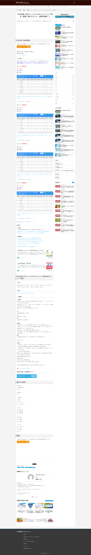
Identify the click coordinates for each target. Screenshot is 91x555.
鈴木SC (50, 174)
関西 (34, 6)
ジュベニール (21, 185)
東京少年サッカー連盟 (25, 368)
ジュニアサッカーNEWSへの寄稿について (29, 541)
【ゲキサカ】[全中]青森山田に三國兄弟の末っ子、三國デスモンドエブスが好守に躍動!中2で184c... (67, 226)
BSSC (51, 213)
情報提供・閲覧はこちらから (24, 46)
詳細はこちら (19, 389)
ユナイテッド (32, 213)
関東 (28, 6)
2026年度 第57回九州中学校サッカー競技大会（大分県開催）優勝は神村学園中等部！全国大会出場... (67, 141)
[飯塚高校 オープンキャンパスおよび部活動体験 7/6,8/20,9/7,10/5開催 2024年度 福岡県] (30, 507)
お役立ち (58, 6)
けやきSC (38, 174)
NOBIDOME (24, 135)
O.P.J (18, 98)
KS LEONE (23, 96)
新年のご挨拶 (57, 174)
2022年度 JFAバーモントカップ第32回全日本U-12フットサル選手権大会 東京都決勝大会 (33, 231)
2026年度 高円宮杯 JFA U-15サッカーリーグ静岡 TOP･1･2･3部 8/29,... (67, 155)
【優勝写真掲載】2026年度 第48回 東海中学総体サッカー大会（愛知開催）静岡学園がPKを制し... (67, 131)
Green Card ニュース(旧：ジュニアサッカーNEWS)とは (31, 536)
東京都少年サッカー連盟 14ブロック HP (26, 221)
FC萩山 (40, 96)
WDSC (42, 213)
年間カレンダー (23, 503)
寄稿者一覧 (25, 543)
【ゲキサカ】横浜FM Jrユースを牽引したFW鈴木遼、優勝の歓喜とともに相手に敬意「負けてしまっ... (67, 202)
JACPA (20, 111)
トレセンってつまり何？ (22, 244)
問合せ (66, 6)
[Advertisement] (35, 29)
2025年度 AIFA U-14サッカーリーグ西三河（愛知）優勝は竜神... (67, 37)
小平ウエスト (21, 107)
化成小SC (18, 174)
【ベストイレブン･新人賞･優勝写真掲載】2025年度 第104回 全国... (67, 42)
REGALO (29, 135)
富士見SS (20, 70)
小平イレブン (34, 135)
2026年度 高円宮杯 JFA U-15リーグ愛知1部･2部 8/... (67, 59)
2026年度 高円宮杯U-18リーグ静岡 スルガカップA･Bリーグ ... (67, 46)
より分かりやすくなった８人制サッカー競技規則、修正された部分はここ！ (31, 241)
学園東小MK (50, 96)
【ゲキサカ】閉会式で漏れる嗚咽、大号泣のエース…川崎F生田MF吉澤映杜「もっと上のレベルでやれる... (67, 197)
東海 (31, 6)
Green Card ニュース (22, 2)
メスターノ (46, 135)
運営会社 (24, 534)
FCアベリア (21, 146)
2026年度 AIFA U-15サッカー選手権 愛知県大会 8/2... (67, 68)
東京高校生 (42, 503)
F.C (19, 98)
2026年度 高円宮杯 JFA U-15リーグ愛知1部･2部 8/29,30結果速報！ (67, 146)
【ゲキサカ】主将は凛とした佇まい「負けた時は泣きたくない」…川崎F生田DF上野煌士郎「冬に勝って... (67, 187)
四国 (41, 6)
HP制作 (62, 6)
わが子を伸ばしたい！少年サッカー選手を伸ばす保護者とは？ (29, 243)
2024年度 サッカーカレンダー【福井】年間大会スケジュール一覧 (21, 512)
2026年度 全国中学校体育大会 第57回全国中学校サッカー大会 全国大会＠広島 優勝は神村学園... (67, 117)
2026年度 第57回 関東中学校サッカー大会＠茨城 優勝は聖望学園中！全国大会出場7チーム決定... (67, 122)
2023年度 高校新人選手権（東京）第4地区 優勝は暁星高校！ (49, 512)
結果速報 (48, 6)
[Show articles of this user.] (26, 477)
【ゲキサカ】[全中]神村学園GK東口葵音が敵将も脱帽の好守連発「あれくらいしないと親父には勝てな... (67, 231)
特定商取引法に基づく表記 (27, 548)
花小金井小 (30, 293)
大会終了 (19, 467)
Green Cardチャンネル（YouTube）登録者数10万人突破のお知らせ (64, 171)
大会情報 (23, 467)
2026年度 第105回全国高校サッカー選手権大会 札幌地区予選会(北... (67, 55)
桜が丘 (26, 293)
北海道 (18, 6)
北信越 (25, 6)
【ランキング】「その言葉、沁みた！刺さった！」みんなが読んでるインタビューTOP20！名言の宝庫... (67, 221)
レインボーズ (33, 174)
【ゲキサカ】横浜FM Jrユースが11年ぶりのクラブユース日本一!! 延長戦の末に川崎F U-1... (67, 216)
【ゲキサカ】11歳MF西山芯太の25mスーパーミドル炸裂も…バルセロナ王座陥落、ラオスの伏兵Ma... (67, 211)
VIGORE (20, 109)
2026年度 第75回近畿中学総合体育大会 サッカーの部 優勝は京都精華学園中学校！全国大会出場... (67, 136)
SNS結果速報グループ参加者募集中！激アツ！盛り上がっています (67, 50)
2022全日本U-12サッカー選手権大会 (30, 467)
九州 (44, 6)
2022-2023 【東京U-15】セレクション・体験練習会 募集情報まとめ (30, 238)
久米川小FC (46, 174)
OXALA (20, 72)
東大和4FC (21, 149)
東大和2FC (21, 187)
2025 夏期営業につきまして (59, 167)
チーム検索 (53, 6)
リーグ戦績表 (19, 101)
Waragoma (19, 96)
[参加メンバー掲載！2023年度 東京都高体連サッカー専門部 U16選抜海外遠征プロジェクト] (39, 507)
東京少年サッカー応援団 (27, 376)
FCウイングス (44, 96)
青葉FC (20, 148)
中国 (38, 6)
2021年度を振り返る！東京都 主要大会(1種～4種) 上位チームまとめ (30, 239)
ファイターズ (38, 213)
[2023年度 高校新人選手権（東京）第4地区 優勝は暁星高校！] (48, 507)
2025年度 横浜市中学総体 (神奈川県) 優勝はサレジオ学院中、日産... (67, 33)
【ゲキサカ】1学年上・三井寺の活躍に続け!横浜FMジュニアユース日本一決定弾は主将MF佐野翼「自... (67, 192)
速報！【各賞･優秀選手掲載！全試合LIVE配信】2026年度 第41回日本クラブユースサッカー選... (67, 150)
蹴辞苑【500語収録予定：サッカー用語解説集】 (26, 246)
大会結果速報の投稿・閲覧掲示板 (65, 27)
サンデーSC (19, 213)
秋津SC (20, 188)
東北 (21, 6)
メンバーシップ (32, 503)
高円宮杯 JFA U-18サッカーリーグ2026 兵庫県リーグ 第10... (67, 63)
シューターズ (21, 136)
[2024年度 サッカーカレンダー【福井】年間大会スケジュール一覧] (21, 507)
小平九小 (22, 293)
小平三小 (18, 293)
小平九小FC (36, 96)
